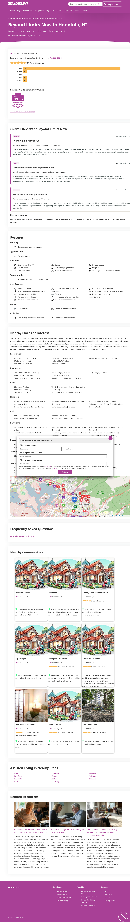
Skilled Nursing (57, 11)
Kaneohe (55, 773)
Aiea (16, 773)
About (77, 11)
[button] (74, 499)
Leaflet (112, 516)
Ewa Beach (18, 776)
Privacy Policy (110, 901)
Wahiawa (92, 773)
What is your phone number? (31, 460)
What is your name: (28, 445)
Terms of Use (47, 466)
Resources (68, 11)
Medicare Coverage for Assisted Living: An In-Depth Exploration (67, 830)
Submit (65, 472)
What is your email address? (31, 452)
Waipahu (92, 779)
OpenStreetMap (120, 516)
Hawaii (26, 18)
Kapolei (54, 776)
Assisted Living (14, 11)
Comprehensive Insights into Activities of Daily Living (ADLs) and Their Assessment (30, 830)
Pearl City (55, 781)
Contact (84, 11)
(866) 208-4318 (58, 58)
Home (10, 18)
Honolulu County (35, 18)
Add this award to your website (22, 112)
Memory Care (27, 11)
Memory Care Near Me (89, 897)
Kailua (16, 781)
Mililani (54, 779)
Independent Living (42, 11)
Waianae (92, 776)
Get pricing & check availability (36, 440)
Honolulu (45, 18)
